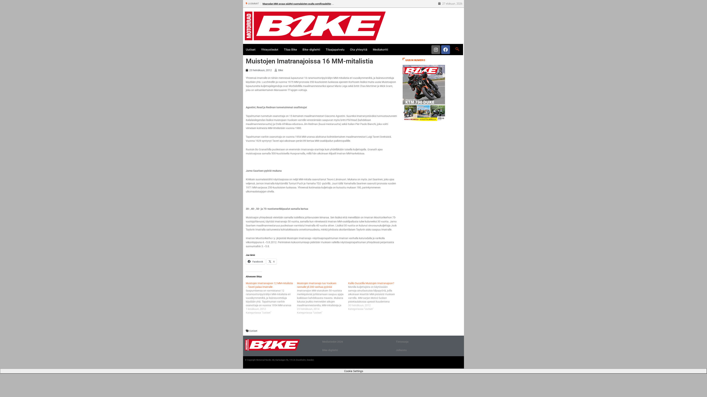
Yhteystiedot (269, 49)
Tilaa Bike (290, 49)
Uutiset (251, 49)
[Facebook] (445, 49)
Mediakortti (380, 49)
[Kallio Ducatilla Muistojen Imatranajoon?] (373, 296)
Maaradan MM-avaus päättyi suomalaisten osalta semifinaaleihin (297, 3)
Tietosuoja (402, 341)
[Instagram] (435, 49)
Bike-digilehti (311, 49)
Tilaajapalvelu (335, 49)
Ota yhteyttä (358, 49)
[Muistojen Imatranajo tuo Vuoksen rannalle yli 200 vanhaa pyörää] (322, 297)
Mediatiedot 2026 (332, 341)
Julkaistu (401, 350)
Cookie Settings (353, 371)
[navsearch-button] (457, 49)
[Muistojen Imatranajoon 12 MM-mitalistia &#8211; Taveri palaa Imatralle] (271, 297)
